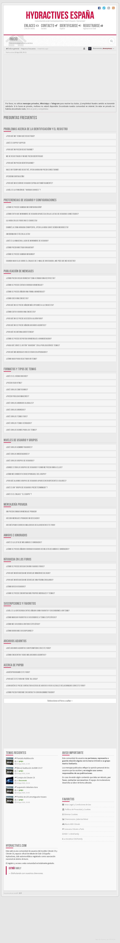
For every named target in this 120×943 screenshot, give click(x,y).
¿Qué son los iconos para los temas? (21, 430)
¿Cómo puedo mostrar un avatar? (20, 247)
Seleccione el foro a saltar (59, 701)
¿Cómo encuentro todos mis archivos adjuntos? (26, 655)
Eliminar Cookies (71, 814)
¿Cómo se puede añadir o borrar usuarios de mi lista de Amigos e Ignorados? (37, 549)
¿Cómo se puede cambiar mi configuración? (24, 207)
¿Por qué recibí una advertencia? (20, 332)
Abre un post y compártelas (37, 109)
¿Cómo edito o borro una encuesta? (21, 311)
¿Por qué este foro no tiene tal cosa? (22, 679)
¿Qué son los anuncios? (16, 409)
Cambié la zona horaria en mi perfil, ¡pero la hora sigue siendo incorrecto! (37, 227)
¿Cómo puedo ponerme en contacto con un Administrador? (30, 692)
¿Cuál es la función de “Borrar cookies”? (23, 190)
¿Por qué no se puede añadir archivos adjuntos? (26, 325)
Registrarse (91, 25)
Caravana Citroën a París (74, 829)
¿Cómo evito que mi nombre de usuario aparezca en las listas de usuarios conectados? (42, 214)
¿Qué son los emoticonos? (17, 389)
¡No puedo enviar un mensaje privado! (21, 511)
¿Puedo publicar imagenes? (17, 396)
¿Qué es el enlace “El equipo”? (19, 494)
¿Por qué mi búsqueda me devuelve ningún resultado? (28, 573)
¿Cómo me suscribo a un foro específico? (23, 624)
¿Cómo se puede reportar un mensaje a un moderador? (29, 338)
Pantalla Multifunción (25, 758)
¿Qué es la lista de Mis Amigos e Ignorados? (24, 542)
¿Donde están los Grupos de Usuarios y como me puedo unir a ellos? (34, 467)
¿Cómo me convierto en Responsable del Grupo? (26, 474)
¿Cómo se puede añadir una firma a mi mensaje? (25, 291)
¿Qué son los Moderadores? (18, 454)
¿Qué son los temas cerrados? (19, 423)
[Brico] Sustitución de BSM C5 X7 (29, 768)
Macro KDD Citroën (72, 824)
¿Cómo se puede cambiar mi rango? (20, 254)
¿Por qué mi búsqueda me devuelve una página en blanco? (29, 580)
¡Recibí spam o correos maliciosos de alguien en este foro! (30, 525)
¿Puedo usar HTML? (14, 383)
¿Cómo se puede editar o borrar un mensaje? (24, 285)
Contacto (48, 25)
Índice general (13, 48)
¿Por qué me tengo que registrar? (20, 136)
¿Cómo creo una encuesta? (17, 298)
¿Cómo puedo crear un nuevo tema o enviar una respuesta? (30, 278)
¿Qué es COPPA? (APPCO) (15, 143)
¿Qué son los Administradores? (19, 447)
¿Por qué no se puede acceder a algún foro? (24, 318)
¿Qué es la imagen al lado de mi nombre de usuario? (27, 240)
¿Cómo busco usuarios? (16, 586)
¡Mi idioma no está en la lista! (18, 234)
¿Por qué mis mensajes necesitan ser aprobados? (27, 352)
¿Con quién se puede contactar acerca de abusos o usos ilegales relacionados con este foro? (45, 685)
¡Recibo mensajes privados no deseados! (23, 518)
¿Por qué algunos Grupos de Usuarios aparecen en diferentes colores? (36, 480)
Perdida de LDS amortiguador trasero (32, 797)
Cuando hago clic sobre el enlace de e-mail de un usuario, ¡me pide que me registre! (41, 261)
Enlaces (30, 25)
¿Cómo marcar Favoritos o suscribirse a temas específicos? (31, 617)
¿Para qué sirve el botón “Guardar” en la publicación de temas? (33, 345)
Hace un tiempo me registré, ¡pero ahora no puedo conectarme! (32, 169)
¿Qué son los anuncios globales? (20, 403)
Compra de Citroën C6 (26, 777)
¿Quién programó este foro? (18, 672)
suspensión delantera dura (27, 787)
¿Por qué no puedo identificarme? (20, 163)
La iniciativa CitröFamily (73, 839)
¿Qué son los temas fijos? (17, 416)
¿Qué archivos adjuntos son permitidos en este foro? (28, 648)
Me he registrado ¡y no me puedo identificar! (24, 156)
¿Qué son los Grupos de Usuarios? (20, 460)
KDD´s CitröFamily (71, 834)
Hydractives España (60, 15)
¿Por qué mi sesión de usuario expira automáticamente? (29, 183)
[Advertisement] (60, 78)
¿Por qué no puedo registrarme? (20, 149)
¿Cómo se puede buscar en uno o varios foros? (25, 566)
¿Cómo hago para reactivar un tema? (21, 358)
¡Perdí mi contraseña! (15, 176)
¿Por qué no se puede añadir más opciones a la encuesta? (30, 305)
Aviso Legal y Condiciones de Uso (77, 804)
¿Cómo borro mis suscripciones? (19, 630)
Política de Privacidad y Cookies (77, 809)
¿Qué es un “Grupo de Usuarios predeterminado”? (27, 487)
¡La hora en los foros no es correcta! (21, 220)
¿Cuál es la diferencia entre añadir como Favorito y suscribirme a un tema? (38, 610)
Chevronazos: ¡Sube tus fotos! (76, 819)
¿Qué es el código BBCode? (17, 376)
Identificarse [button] (69, 25)
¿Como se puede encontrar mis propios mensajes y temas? (30, 593)
